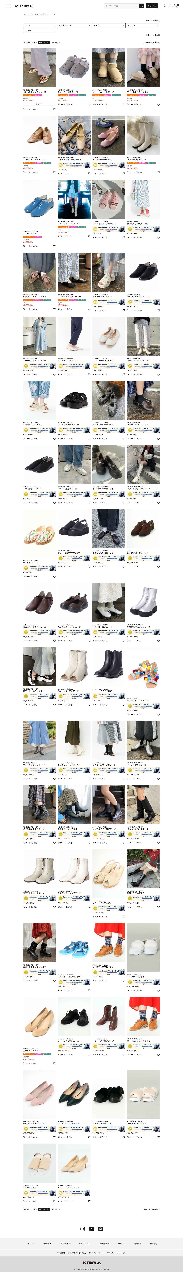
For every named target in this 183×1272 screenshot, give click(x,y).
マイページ (30, 1244)
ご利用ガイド (64, 1244)
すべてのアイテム (41, 14)
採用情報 (153, 1244)
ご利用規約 (61, 1253)
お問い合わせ (104, 1244)
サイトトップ (28, 14)
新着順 (34, 42)
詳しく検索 (152, 6)
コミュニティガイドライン (116, 1253)
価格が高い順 (55, 42)
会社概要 (137, 1244)
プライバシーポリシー (97, 1253)
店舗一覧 (121, 1244)
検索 (141, 6)
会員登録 (47, 1244)
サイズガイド (84, 1244)
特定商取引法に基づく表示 (77, 1253)
